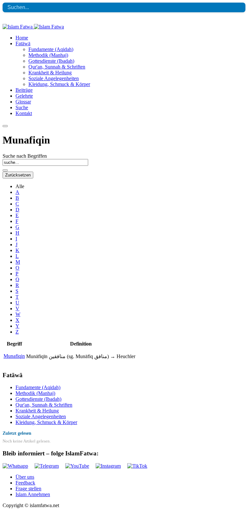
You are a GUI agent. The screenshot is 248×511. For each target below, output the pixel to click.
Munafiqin (14, 356)
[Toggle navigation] (5, 126)
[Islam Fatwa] (33, 26)
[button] (23, 43)
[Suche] (5, 170)
